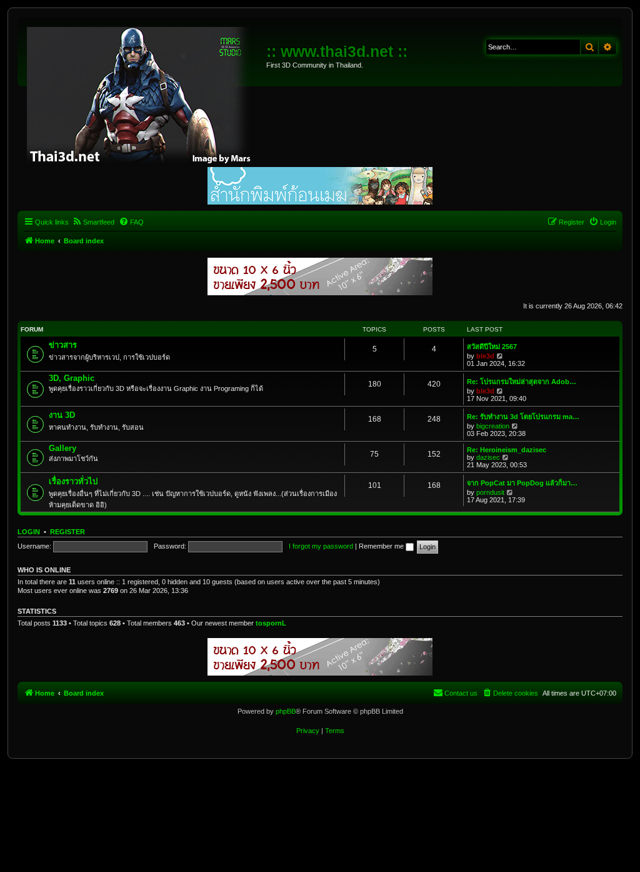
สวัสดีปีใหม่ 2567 (492, 346)
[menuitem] (93, 222)
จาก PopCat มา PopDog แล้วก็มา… (522, 483)
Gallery (62, 448)
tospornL (271, 623)
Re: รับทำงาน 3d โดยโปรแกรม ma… (523, 416)
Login (29, 531)
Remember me (382, 546)
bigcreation (492, 426)
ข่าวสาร (63, 345)
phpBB (286, 711)
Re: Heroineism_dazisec (506, 450)
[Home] (143, 94)
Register (67, 531)
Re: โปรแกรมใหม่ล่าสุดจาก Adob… (521, 381)
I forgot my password (321, 546)
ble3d (485, 356)
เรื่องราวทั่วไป (73, 481)
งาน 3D (62, 415)
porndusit (490, 492)
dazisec (488, 457)
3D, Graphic (71, 378)
